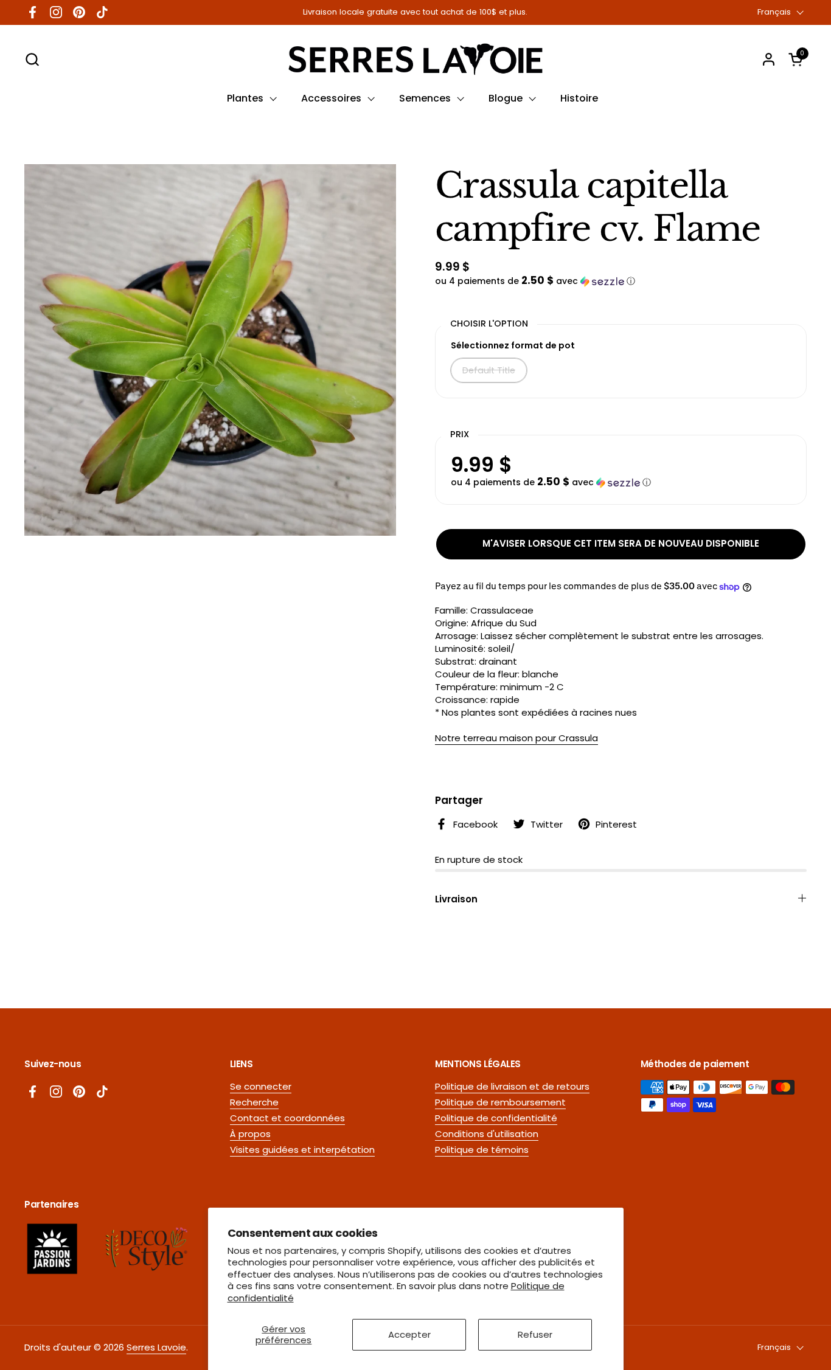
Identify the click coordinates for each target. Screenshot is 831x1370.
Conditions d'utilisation (486, 1133)
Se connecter (260, 1086)
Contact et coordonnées (287, 1118)
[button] (32, 59)
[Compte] (768, 59)
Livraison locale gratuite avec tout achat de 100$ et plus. (415, 12)
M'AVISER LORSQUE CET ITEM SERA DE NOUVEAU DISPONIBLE (620, 543)
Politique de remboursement (500, 1102)
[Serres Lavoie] (415, 59)
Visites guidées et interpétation (302, 1149)
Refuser (535, 1334)
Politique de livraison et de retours (512, 1086)
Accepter (409, 1334)
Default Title (488, 370)
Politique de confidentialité (496, 1118)
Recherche (254, 1102)
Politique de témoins (482, 1149)
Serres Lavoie (156, 1347)
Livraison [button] (456, 899)
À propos (250, 1133)
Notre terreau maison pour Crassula (516, 738)
